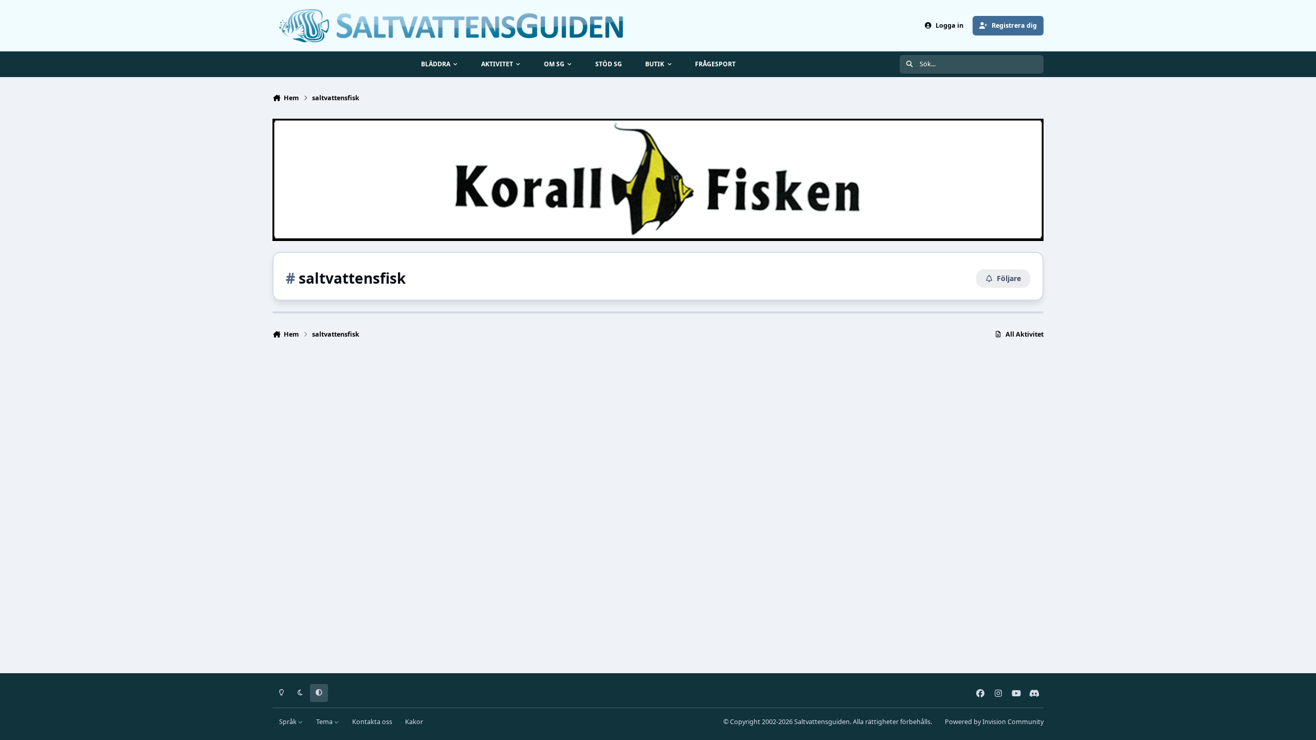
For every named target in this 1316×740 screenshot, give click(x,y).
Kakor (414, 721)
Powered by (994, 721)
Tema (325, 721)
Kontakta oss (372, 721)
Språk (288, 721)
